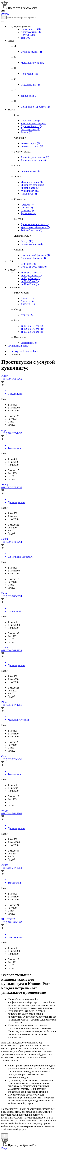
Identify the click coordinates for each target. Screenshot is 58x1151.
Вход (4, 1148)
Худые (27, 315)
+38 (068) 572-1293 (11, 433)
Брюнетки (29, 342)
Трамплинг (28, 213)
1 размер (27, 298)
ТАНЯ (4, 647)
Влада (4, 810)
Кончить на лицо (32, 146)
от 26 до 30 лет (30, 278)
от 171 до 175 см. (32, 331)
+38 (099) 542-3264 (11, 541)
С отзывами (29, 34)
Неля (4, 593)
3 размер (28, 304)
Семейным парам (32, 244)
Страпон (27, 210)
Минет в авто (30, 187)
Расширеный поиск (18, 345)
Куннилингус (30, 190)
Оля (3, 756)
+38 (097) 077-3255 (11, 487)
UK (7, 13)
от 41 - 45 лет (30, 284)
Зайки (4, 538)
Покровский (29, 73)
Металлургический (33, 62)
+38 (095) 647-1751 (11, 704)
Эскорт (27, 241)
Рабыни (27, 207)
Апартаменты (31, 32)
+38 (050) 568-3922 (11, 650)
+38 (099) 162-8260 (11, 378)
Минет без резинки (33, 185)
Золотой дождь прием (34, 160)
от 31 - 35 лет (30, 281)
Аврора (5, 484)
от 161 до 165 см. (32, 326)
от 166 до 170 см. (32, 328)
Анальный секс (31, 120)
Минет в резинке (32, 182)
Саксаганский (30, 84)
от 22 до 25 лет (31, 275)
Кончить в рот (30, 143)
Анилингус (29, 193)
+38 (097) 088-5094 (11, 596)
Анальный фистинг (33, 258)
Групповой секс (31, 126)
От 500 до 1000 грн (34, 266)
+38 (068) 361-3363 (11, 813)
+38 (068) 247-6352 (11, 867)
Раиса (4, 701)
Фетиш (26, 132)
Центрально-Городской (35, 106)
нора (3, 430)
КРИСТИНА (8, 919)
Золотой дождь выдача (35, 157)
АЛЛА (5, 376)
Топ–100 (25, 37)
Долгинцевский (31, 51)
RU (3, 13)
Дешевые (28, 263)
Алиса (4, 864)
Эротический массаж (34, 224)
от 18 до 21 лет (30, 272)
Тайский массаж (31, 230)
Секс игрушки (30, 129)
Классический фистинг (35, 255)
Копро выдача (30, 171)
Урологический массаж (35, 227)
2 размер (27, 301)
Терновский (29, 95)
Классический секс (33, 123)
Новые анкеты (31, 29)
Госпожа (27, 204)
